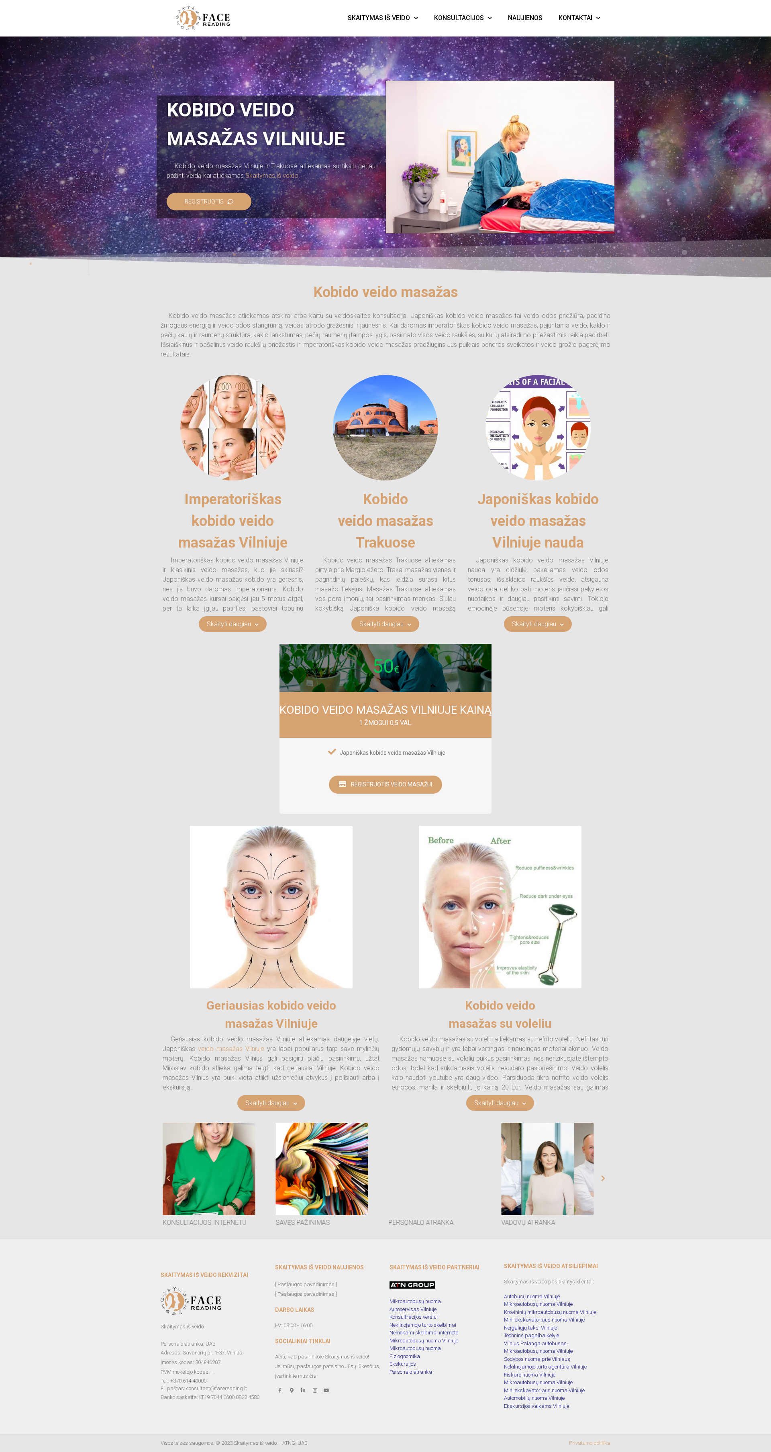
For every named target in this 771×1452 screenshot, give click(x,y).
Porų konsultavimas (426, 1222)
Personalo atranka (198, 1222)
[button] (603, 1178)
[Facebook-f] (280, 1390)
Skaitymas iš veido (271, 175)
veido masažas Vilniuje (231, 1049)
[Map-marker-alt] (291, 1390)
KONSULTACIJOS (459, 18)
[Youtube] (326, 1390)
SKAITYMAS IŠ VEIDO (379, 18)
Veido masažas (529, 1222)
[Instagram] (315, 1390)
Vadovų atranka (305, 1222)
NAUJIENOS (525, 18)
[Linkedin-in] (303, 1390)
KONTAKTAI (575, 18)
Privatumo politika (589, 1443)
